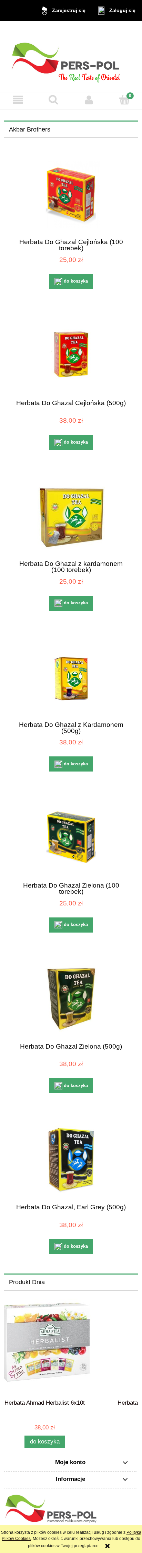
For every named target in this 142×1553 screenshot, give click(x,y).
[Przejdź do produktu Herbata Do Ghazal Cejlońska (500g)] (71, 354)
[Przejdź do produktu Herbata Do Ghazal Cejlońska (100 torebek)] (71, 194)
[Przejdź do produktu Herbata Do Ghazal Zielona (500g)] (71, 998)
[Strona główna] (71, 56)
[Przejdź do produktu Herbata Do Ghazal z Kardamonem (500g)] (71, 676)
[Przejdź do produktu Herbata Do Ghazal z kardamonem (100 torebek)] (71, 515)
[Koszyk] (124, 99)
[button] (18, 99)
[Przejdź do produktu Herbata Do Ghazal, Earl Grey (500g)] (71, 1159)
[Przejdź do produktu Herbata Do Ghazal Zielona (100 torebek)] (71, 837)
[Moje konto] (88, 99)
